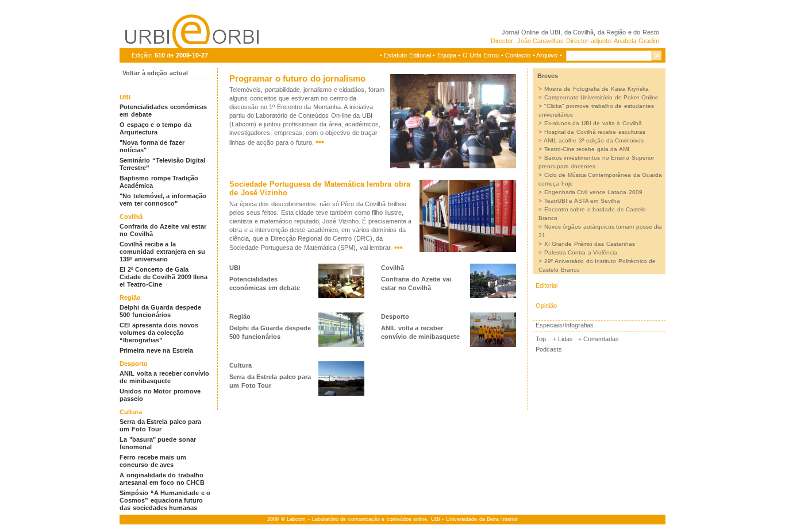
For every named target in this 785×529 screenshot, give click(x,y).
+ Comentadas (598, 338)
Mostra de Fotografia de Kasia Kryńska (596, 89)
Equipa (446, 55)
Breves (547, 75)
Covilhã (131, 216)
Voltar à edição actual (155, 72)
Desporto (134, 363)
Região (130, 297)
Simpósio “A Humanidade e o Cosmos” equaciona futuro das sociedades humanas (165, 500)
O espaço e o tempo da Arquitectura (155, 128)
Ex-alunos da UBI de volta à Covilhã (593, 123)
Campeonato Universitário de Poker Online (601, 97)
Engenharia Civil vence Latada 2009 (593, 192)
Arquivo (546, 55)
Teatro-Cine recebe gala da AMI (586, 149)
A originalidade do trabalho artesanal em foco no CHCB (162, 479)
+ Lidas (563, 338)
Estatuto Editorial (407, 55)
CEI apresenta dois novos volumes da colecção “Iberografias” (159, 332)
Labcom (296, 519)
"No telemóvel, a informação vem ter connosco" (163, 199)
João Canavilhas (540, 40)
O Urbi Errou (481, 55)
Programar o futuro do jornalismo (297, 78)
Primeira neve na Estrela (156, 350)
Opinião (546, 305)
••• (319, 141)
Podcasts (549, 349)
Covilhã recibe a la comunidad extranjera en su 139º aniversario (162, 251)
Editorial (546, 285)
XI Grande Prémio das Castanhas (589, 244)
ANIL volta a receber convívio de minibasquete (164, 377)
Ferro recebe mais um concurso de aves (153, 461)
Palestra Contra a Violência (581, 252)
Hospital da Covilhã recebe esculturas (594, 132)
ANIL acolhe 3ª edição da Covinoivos (594, 140)
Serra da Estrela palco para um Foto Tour (160, 425)
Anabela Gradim (636, 40)
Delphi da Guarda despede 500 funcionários (160, 311)
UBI (555, 32)
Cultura (131, 411)
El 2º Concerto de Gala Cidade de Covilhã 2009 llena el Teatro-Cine (163, 277)
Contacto (517, 55)
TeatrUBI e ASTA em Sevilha (582, 201)
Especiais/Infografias (565, 325)
